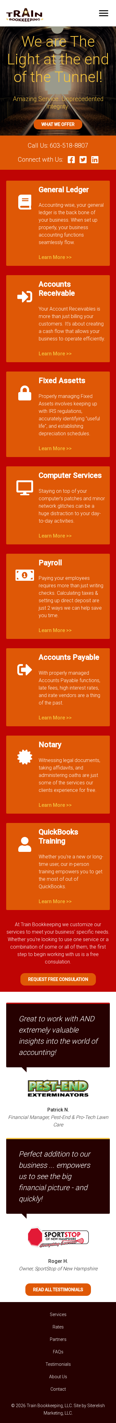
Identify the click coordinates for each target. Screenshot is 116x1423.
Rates (58, 1326)
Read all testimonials (58, 1289)
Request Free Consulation (58, 979)
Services (58, 1314)
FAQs (58, 1351)
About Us (58, 1376)
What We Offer (58, 124)
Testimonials (58, 1364)
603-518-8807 (69, 145)
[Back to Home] (24, 13)
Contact (58, 1389)
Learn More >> (55, 257)
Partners (58, 1339)
